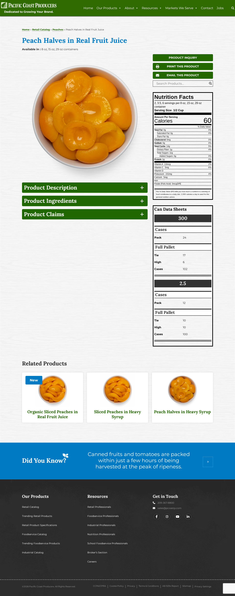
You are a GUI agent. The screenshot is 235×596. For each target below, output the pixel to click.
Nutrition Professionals (101, 534)
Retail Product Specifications (39, 525)
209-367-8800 (166, 502)
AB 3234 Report (170, 586)
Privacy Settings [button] (203, 586)
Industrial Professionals (101, 525)
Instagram (167, 517)
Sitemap (186, 586)
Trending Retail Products (37, 516)
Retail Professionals (99, 506)
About (129, 8)
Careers (92, 561)
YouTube (177, 517)
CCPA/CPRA (99, 586)
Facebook (157, 517)
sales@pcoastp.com (169, 508)
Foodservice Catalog (34, 534)
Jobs (220, 8)
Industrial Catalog (33, 552)
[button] (232, 8)
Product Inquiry (183, 57)
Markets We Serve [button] (179, 8)
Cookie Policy (117, 586)
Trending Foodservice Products (41, 543)
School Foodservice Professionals (107, 543)
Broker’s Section (97, 552)
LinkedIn (188, 517)
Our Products (107, 8)
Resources (150, 8)
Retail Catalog (41, 29)
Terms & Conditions (149, 586)
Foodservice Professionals (103, 516)
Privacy (131, 586)
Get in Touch (165, 496)
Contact (207, 8)
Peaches (57, 29)
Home (88, 8)
